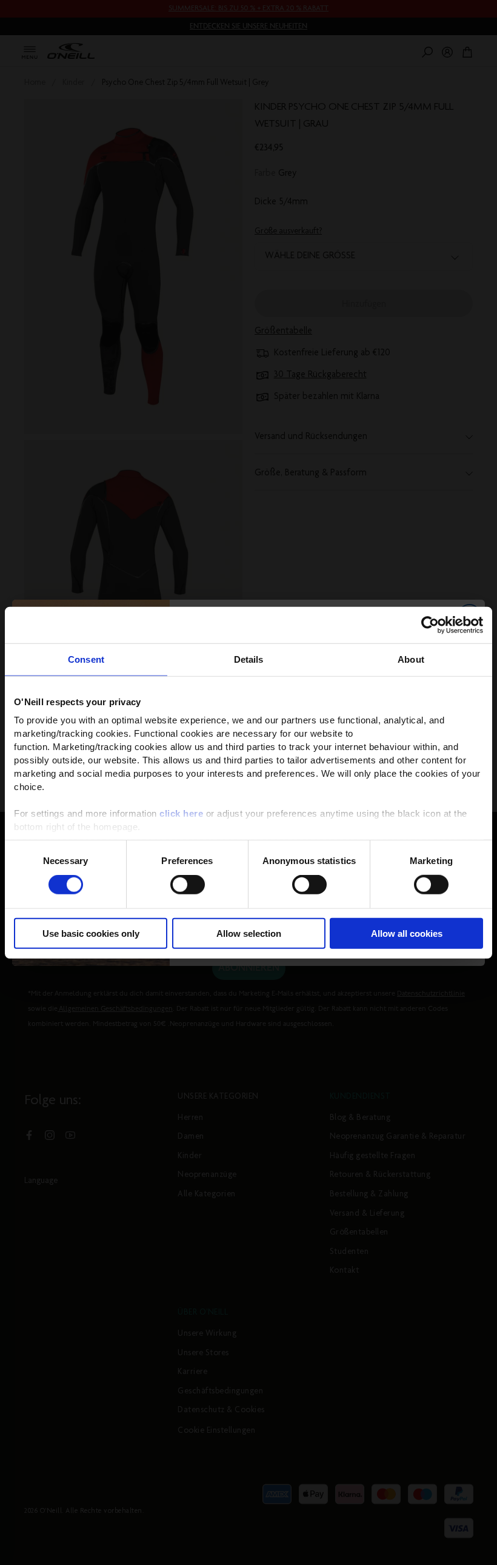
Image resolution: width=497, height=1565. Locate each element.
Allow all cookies (406, 933)
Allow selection (248, 933)
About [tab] (411, 659)
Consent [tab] (86, 659)
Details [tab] (249, 659)
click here (181, 813)
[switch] (187, 884)
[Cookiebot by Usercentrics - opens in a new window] (430, 624)
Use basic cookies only (90, 933)
